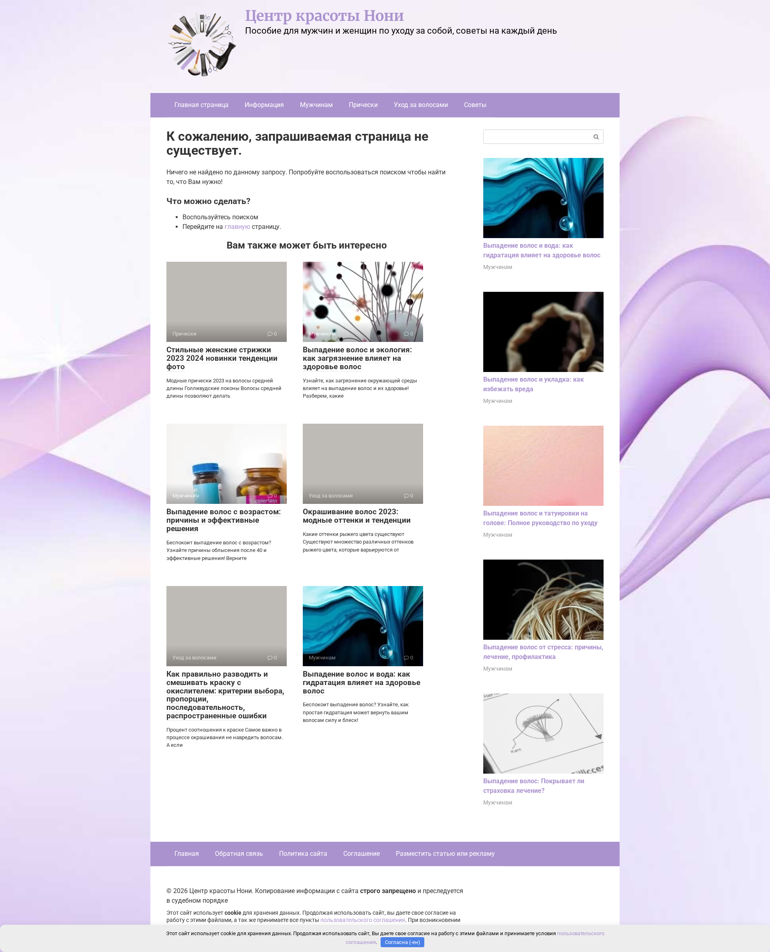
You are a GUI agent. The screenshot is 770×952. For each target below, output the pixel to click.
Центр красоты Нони (324, 16)
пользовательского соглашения (362, 920)
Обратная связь (239, 853)
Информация (264, 105)
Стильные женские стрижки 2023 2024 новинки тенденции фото (222, 358)
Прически (363, 105)
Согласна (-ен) (402, 942)
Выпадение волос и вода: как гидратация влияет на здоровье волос (361, 682)
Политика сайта (303, 853)
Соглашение (361, 853)
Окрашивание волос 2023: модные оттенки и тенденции (357, 516)
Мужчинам (316, 105)
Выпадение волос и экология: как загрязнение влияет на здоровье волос (357, 358)
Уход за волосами (421, 105)
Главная (186, 853)
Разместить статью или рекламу (445, 853)
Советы (475, 105)
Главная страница (201, 105)
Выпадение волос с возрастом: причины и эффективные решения (223, 520)
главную (237, 226)
